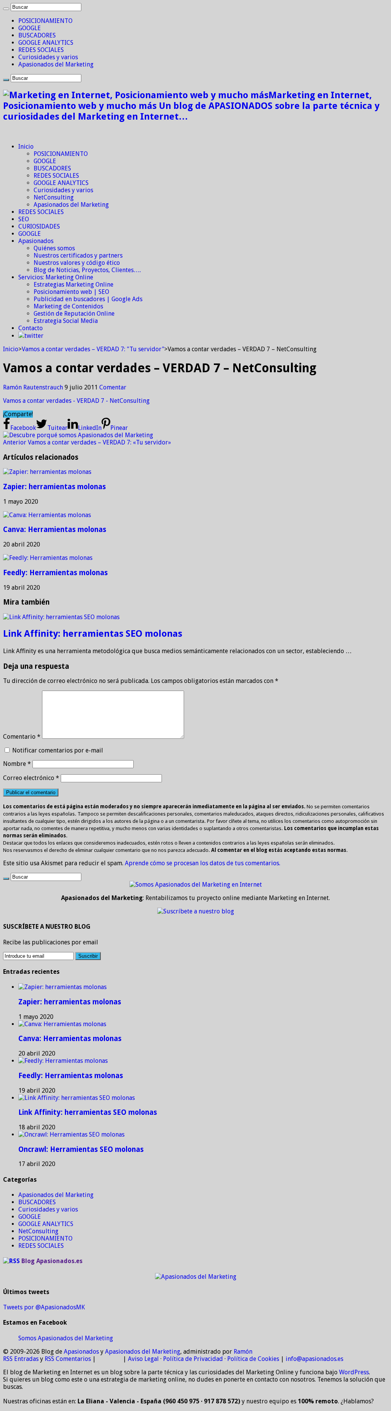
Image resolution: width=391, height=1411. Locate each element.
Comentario (21, 736)
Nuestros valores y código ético (77, 262)
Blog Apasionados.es (51, 1261)
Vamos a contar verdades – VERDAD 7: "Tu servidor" (93, 349)
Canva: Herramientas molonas (54, 529)
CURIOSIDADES (39, 226)
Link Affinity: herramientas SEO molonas (92, 633)
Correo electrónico (31, 778)
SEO (23, 219)
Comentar (112, 387)
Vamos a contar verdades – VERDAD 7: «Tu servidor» (87, 442)
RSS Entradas (21, 1358)
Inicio (26, 146)
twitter (34, 335)
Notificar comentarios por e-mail (57, 750)
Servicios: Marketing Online (55, 277)
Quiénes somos (54, 248)
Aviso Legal (143, 1358)
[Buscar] (6, 9)
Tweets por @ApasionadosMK (44, 1307)
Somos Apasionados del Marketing (65, 1338)
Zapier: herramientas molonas (54, 487)
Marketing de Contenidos (68, 306)
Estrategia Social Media (66, 320)
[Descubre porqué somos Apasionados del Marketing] (78, 435)
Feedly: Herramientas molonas (55, 573)
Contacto (30, 328)
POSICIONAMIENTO (45, 20)
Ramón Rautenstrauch (34, 387)
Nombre (17, 763)
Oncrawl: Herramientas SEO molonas (81, 1149)
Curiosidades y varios (48, 57)
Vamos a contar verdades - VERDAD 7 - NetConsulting (76, 400)
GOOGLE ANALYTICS (45, 42)
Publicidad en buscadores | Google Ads (88, 299)
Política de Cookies (253, 1358)
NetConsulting (54, 197)
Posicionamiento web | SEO (71, 291)
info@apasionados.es (314, 1358)
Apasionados (35, 241)
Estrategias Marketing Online (73, 284)
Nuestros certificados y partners (78, 255)
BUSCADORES (37, 35)
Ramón (243, 1351)
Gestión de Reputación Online (74, 313)
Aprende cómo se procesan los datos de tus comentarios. (202, 863)
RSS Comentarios (68, 1358)
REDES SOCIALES (41, 50)
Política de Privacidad (193, 1358)
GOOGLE (29, 28)
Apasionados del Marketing (56, 64)
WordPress (354, 1372)
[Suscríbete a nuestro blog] (195, 911)
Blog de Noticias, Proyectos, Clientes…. (87, 270)
